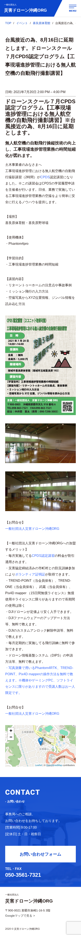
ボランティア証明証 (30, 574)
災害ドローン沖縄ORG (25, 8)
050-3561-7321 (23, 875)
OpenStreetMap (54, 765)
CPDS (45, 177)
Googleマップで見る (18, 915)
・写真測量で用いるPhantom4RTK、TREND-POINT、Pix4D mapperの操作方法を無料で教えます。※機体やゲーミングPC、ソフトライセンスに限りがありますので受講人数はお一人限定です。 (40, 680)
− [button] (11, 737)
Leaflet (38, 765)
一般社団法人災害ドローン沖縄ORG (32, 528)
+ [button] (11, 730)
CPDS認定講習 (43, 555)
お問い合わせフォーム (40, 854)
